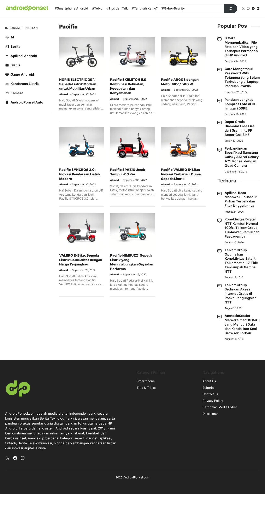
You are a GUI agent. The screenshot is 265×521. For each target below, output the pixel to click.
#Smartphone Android (71, 8)
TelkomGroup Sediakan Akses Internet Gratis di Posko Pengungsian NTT (241, 293)
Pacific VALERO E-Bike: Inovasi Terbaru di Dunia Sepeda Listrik (181, 174)
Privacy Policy (212, 401)
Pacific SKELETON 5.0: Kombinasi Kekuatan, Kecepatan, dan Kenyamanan (128, 86)
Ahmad (63, 94)
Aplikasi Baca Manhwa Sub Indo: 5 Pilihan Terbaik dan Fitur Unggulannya (241, 199)
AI (12, 37)
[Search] (230, 8)
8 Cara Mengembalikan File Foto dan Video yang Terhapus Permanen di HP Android (241, 46)
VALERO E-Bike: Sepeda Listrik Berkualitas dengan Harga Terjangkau (80, 259)
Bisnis (15, 65)
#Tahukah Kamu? (145, 8)
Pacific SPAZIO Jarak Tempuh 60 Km (127, 172)
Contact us (210, 394)
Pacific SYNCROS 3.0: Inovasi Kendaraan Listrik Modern (79, 174)
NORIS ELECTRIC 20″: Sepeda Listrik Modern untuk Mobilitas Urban (77, 83)
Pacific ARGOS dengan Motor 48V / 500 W (180, 81)
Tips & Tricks (146, 388)
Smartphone (146, 381)
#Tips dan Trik (117, 8)
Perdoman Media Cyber (219, 407)
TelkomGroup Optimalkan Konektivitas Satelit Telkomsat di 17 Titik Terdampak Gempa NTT (241, 261)
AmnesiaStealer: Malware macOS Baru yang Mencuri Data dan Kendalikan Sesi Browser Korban (242, 324)
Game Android (22, 74)
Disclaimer (210, 414)
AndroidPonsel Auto (27, 102)
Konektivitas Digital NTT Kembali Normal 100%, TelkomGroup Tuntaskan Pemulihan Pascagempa (242, 227)
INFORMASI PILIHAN (21, 28)
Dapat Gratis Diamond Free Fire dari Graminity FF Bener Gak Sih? (239, 128)
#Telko (97, 8)
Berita (15, 46)
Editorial (208, 388)
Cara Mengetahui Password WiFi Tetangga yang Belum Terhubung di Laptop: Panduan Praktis (242, 77)
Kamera (17, 93)
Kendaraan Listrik (25, 84)
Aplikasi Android (24, 56)
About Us (209, 381)
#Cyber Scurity (173, 8)
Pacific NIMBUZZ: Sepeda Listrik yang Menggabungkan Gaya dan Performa (131, 262)
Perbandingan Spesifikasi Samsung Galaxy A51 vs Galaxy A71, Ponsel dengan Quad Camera (242, 157)
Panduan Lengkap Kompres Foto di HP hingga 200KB (240, 104)
